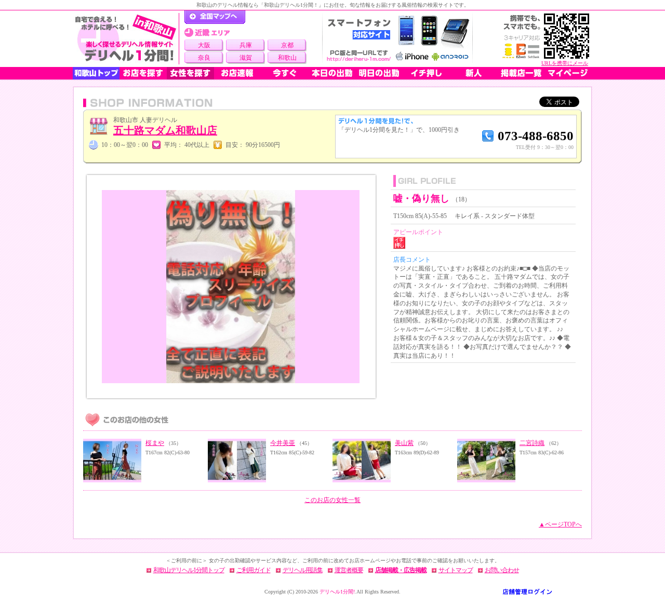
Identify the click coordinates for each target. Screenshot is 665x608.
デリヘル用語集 (303, 570)
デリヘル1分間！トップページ (214, 17)
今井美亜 (282, 443)
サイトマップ (455, 570)
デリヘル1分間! (337, 592)
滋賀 (246, 57)
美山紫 (404, 443)
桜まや (154, 443)
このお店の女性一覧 (332, 500)
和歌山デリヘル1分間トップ (188, 570)
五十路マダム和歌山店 (165, 130)
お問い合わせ (502, 570)
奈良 (204, 57)
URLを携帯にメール (564, 63)
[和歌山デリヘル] (126, 38)
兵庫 (246, 45)
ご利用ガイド (253, 570)
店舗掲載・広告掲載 (401, 570)
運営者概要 (349, 570)
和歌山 (287, 57)
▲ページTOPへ (560, 524)
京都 (287, 45)
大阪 (204, 45)
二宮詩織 (532, 443)
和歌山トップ (96, 73)
